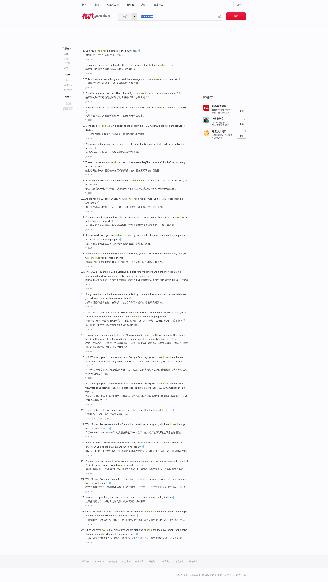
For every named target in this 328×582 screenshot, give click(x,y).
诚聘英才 (153, 561)
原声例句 (66, 75)
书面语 (67, 63)
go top (68, 103)
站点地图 (179, 561)
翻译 (96, 4)
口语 (66, 58)
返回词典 (68, 109)
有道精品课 (113, 4)
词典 (84, 4)
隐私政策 (196, 575)
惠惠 (143, 4)
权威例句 (66, 96)
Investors (99, 561)
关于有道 (86, 561)
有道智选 (113, 561)
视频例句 (68, 89)
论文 (66, 68)
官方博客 (126, 561)
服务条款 (205, 575)
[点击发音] (139, 51)
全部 (66, 80)
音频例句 (68, 85)
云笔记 (130, 4)
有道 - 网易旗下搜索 (96, 16)
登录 (238, 4)
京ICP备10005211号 (236, 575)
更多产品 (158, 4)
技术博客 (139, 561)
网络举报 (193, 561)
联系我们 (166, 561)
